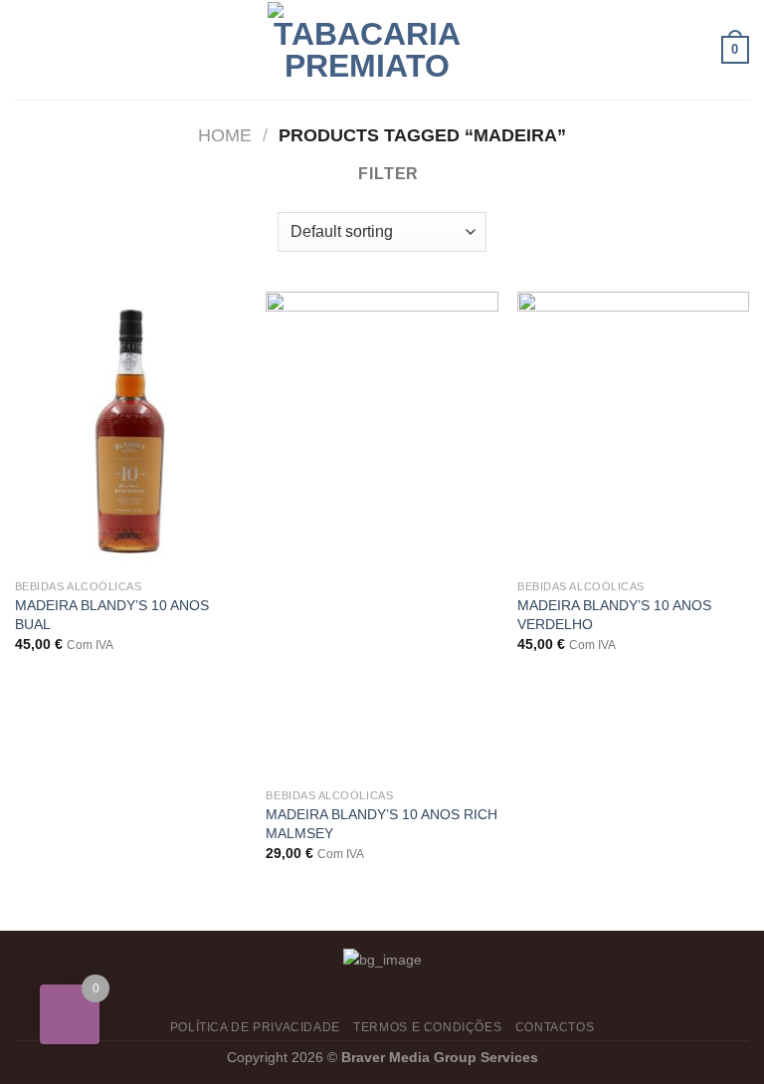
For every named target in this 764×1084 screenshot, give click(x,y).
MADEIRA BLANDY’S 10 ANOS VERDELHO (614, 614)
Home (225, 134)
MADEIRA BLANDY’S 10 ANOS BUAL (112, 614)
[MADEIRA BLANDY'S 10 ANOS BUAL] (131, 430)
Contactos (555, 1027)
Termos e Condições (427, 1027)
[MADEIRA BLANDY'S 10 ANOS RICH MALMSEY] (381, 535)
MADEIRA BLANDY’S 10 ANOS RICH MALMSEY (381, 823)
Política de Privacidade (255, 1027)
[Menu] (27, 49)
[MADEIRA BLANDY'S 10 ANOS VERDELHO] (633, 430)
